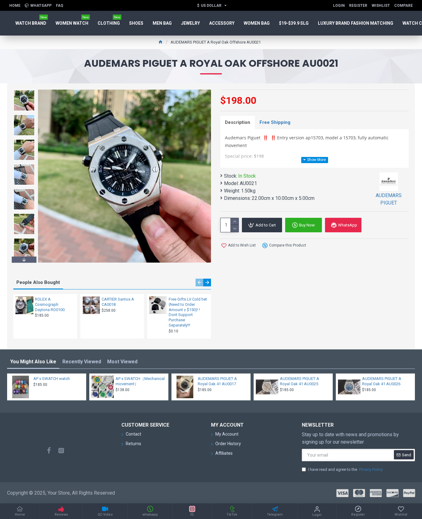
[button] (24, 91)
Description (237, 122)
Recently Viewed (81, 362)
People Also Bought (38, 282)
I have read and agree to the (345, 469)
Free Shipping (275, 122)
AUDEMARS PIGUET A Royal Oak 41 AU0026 (381, 381)
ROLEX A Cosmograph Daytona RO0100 (50, 304)
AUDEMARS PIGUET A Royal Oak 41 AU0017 (217, 381)
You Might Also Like (33, 362)
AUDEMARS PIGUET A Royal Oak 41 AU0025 (299, 381)
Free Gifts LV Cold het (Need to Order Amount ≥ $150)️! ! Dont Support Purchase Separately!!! (188, 312)
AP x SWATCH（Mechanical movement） (140, 381)
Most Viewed (122, 362)
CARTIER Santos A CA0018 (118, 302)
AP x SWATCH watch (51, 378)
